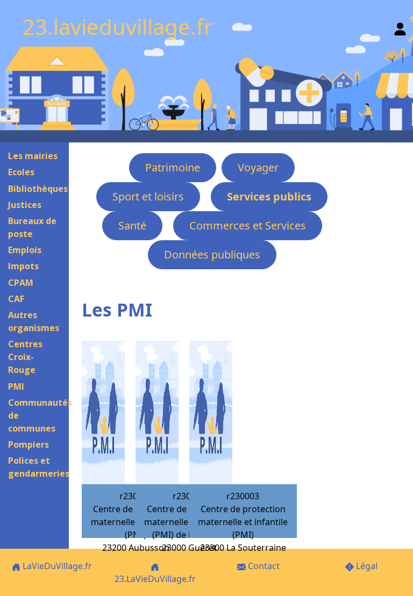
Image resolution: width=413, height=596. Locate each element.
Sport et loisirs (148, 196)
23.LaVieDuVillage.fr (155, 579)
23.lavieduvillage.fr (118, 26)
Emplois (24, 250)
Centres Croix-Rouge (25, 357)
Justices (24, 205)
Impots (23, 266)
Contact (263, 566)
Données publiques (212, 254)
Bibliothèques (38, 189)
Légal (366, 566)
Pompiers (28, 444)
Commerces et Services (247, 225)
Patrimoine (172, 167)
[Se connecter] (400, 26)
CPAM (20, 283)
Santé (132, 225)
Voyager (258, 167)
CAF (16, 299)
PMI (16, 386)
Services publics (269, 196)
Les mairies (33, 156)
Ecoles (21, 172)
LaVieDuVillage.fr (56, 566)
